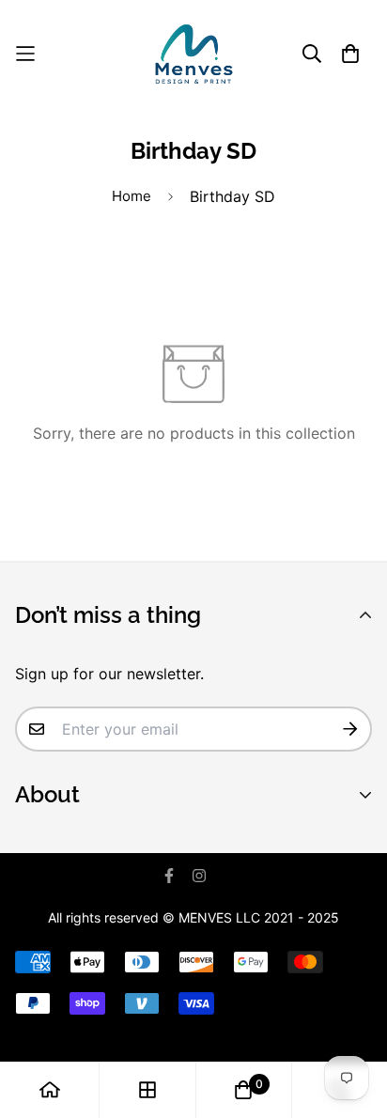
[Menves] (194, 54)
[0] (243, 1089)
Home (131, 196)
